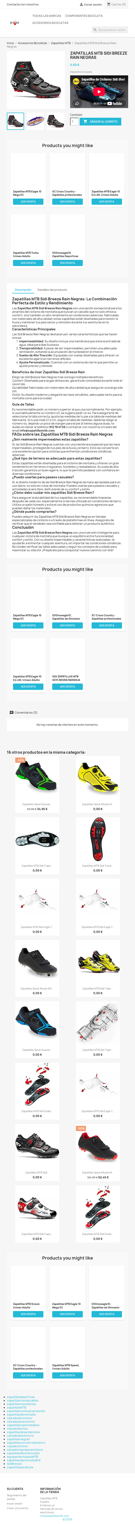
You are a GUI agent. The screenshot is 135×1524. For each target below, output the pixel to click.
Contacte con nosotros (23, 4)
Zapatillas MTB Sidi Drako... (37, 1111)
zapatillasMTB (16, 1407)
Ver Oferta (28, 201)
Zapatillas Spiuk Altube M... (98, 804)
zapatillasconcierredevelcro (26, 1443)
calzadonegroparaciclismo (25, 1450)
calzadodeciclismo (19, 1418)
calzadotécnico (17, 1429)
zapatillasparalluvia (20, 1467)
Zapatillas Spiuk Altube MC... (37, 988)
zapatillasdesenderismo (23, 1432)
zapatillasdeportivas (21, 1397)
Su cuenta (15, 1489)
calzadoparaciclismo (21, 1421)
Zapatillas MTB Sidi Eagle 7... (37, 927)
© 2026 (67, 1519)
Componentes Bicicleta (84, 16)
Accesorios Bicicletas (50, 23)
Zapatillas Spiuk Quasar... (37, 804)
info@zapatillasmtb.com (54, 1515)
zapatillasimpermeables (23, 1425)
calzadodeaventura (20, 1436)
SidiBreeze (14, 1464)
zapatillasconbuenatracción (26, 1411)
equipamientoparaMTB (22, 1457)
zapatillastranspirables (22, 1400)
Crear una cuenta (17, 1508)
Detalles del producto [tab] (52, 290)
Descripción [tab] (23, 290)
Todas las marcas (46, 16)
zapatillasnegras (18, 1439)
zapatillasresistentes (21, 1404)
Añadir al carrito (100, 121)
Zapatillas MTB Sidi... (37, 1172)
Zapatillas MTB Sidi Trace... (98, 865)
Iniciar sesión (14, 1503)
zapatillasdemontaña (21, 1414)
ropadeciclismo (17, 1446)
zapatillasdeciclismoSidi (23, 1453)
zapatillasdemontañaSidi (24, 1460)
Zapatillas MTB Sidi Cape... (37, 865)
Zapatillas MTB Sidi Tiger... (97, 988)
